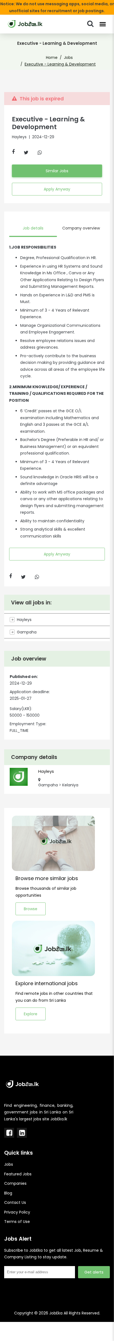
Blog (8, 1193)
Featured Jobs (18, 1174)
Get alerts (93, 1272)
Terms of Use (17, 1221)
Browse (30, 909)
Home (52, 57)
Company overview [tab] (81, 228)
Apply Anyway (57, 189)
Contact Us (15, 1202)
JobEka (56, 1313)
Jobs (68, 57)
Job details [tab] (33, 228)
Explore (30, 1014)
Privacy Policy (17, 1212)
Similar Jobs (57, 171)
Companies (15, 1183)
